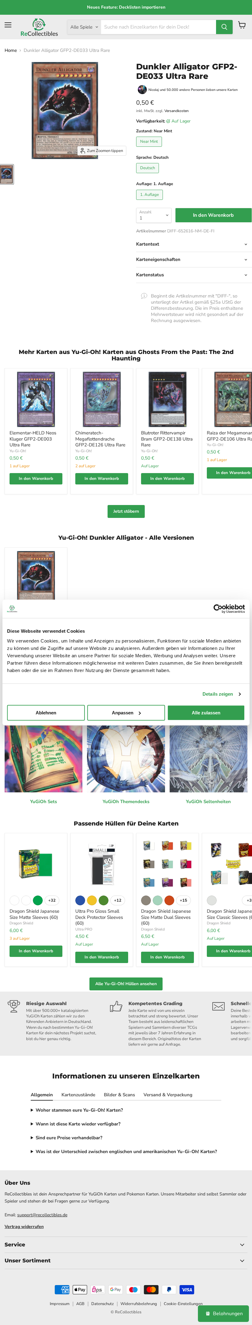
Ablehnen (46, 712)
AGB (80, 1304)
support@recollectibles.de (42, 1215)
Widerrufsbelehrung (138, 1304)
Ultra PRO (83, 929)
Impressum (59, 1304)
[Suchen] (224, 27)
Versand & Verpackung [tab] (168, 1095)
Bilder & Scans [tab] (119, 1095)
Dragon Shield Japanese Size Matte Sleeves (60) (34, 914)
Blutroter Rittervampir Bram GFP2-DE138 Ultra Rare (167, 439)
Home (11, 50)
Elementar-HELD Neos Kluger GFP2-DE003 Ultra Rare (33, 439)
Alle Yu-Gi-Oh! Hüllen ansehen (126, 984)
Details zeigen (218, 694)
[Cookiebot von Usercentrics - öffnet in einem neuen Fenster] (218, 608)
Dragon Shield (21, 923)
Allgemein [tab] (42, 1095)
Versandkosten (176, 110)
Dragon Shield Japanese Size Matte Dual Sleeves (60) (166, 917)
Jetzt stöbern (126, 511)
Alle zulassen (206, 712)
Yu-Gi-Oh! (18, 451)
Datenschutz (102, 1304)
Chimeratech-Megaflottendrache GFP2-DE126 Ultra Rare (100, 439)
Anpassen (122, 712)
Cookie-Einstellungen (183, 1304)
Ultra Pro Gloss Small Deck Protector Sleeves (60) (99, 917)
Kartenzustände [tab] (78, 1095)
